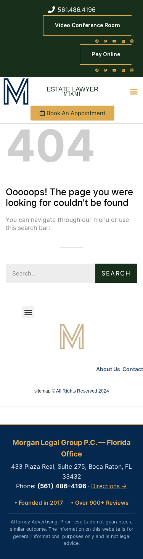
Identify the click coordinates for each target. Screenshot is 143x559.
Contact (132, 369)
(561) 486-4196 (62, 486)
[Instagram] (132, 40)
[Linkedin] (123, 40)
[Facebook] (96, 40)
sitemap (42, 391)
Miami (72, 94)
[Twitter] (105, 40)
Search (116, 273)
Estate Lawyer (72, 89)
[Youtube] (114, 40)
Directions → (109, 486)
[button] (134, 91)
